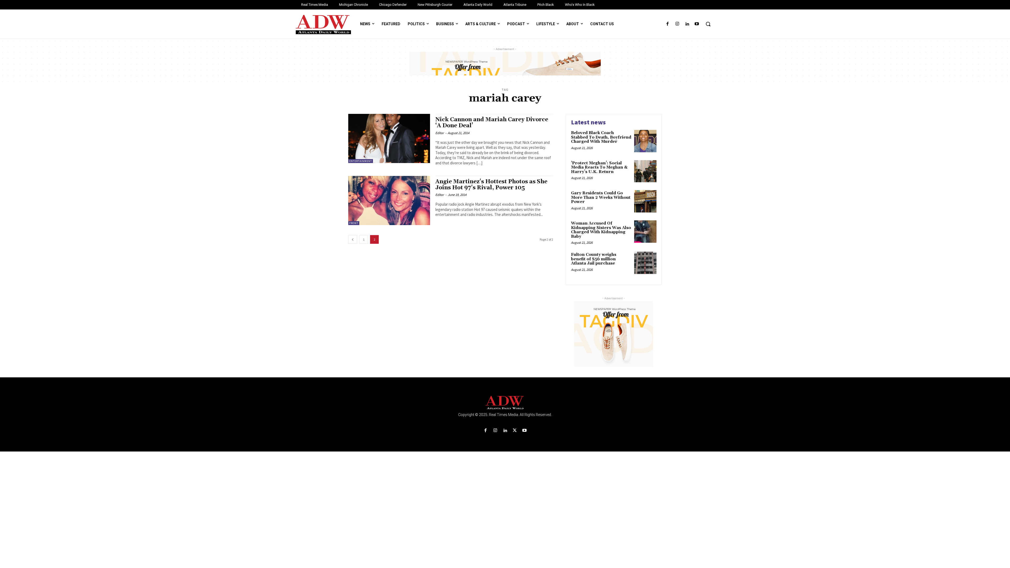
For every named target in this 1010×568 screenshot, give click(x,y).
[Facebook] (667, 24)
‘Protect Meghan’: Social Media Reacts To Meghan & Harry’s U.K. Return (599, 167)
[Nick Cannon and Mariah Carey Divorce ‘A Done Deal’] (389, 138)
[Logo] (505, 403)
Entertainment (360, 161)
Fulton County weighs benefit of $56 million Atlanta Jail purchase (593, 259)
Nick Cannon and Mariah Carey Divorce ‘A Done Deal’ (491, 122)
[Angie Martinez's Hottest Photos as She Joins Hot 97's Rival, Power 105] (389, 200)
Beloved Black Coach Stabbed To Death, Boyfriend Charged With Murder (601, 137)
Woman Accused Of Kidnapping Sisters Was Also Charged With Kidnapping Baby (601, 230)
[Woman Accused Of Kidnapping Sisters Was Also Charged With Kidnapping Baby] (645, 231)
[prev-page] (352, 239)
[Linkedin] (687, 24)
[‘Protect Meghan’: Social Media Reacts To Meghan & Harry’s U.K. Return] (645, 171)
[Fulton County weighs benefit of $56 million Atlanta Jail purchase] (645, 263)
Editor (439, 133)
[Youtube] (696, 24)
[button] (708, 24)
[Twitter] (514, 430)
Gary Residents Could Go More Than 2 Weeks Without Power (600, 197)
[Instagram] (677, 24)
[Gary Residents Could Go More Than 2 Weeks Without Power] (645, 201)
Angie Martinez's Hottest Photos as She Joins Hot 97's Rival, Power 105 (491, 184)
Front (353, 223)
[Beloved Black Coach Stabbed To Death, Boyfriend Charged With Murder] (645, 141)
